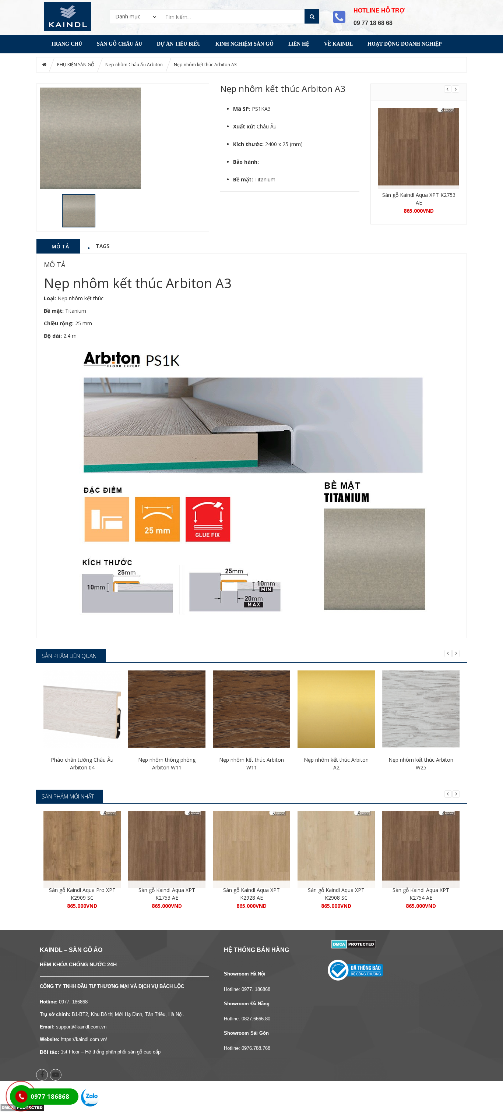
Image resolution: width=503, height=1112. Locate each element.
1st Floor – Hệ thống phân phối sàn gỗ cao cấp (111, 1052)
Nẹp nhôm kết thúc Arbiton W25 (420, 763)
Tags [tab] (102, 245)
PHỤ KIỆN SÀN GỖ (75, 64)
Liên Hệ (298, 44)
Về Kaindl (338, 44)
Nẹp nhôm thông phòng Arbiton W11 (167, 763)
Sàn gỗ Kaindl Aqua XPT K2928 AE (251, 893)
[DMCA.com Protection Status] (353, 943)
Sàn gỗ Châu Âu (119, 44)
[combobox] (135, 16)
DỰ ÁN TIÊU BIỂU (179, 44)
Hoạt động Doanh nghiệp (404, 44)
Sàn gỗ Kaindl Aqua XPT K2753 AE (418, 198)
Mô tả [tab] (60, 246)
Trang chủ (66, 44)
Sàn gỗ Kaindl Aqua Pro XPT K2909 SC (82, 893)
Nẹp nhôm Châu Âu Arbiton (134, 64)
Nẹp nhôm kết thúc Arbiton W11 (251, 763)
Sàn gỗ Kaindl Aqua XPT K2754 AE (421, 893)
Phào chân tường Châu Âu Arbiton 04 (82, 763)
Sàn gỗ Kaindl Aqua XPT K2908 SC (336, 893)
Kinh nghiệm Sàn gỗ (244, 44)
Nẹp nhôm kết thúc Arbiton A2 (336, 763)
